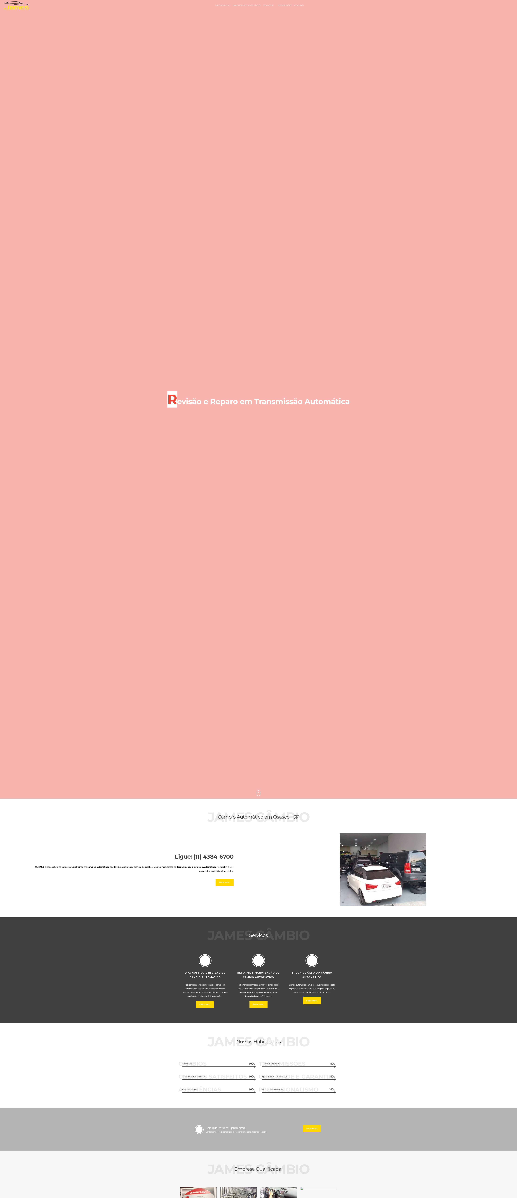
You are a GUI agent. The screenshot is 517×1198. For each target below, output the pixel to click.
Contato (299, 5)
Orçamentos (312, 1128)
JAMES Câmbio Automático (247, 5)
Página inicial (222, 5)
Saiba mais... (224, 882)
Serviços (268, 5)
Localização (285, 5)
